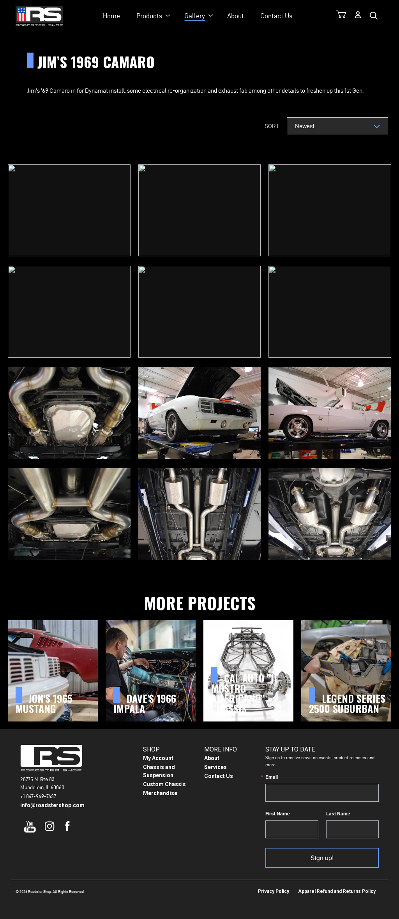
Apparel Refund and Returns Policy (337, 891)
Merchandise (160, 793)
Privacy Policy (273, 891)
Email (271, 776)
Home (111, 15)
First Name (277, 813)
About (235, 15)
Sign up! (322, 857)
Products (149, 15)
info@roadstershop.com (52, 805)
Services (215, 767)
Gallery (194, 15)
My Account (158, 758)
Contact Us (276, 15)
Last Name (338, 813)
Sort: (272, 126)
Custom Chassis (164, 784)
